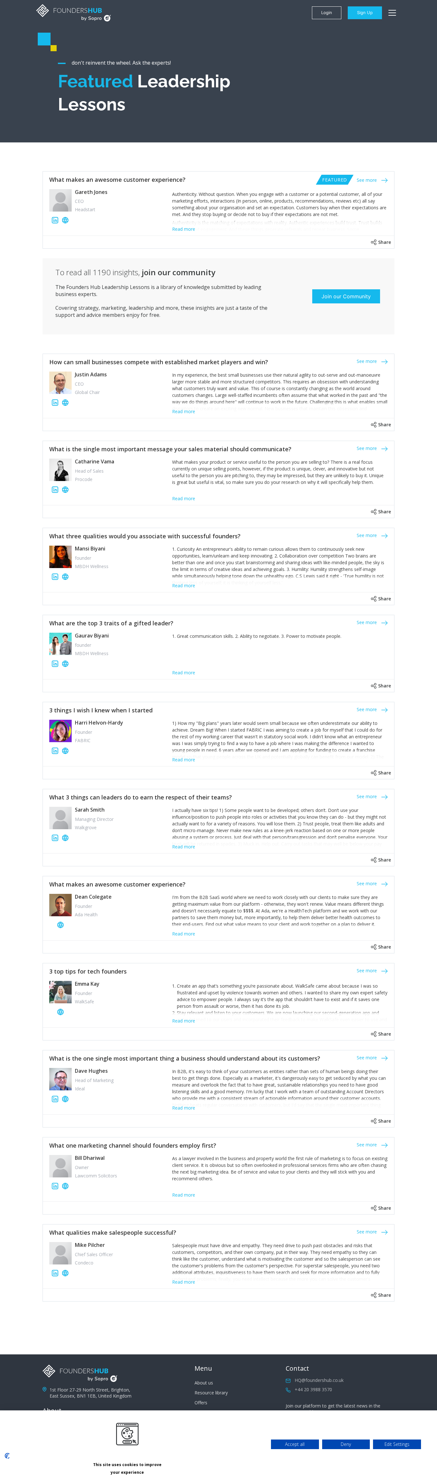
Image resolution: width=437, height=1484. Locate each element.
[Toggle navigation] (392, 13)
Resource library (211, 1393)
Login (326, 12)
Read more (183, 229)
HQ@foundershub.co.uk (319, 1380)
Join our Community (346, 296)
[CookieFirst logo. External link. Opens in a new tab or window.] (7, 1456)
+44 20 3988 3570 (313, 1389)
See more (367, 180)
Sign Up (365, 12)
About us (204, 1383)
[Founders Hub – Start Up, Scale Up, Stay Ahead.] (73, 13)
